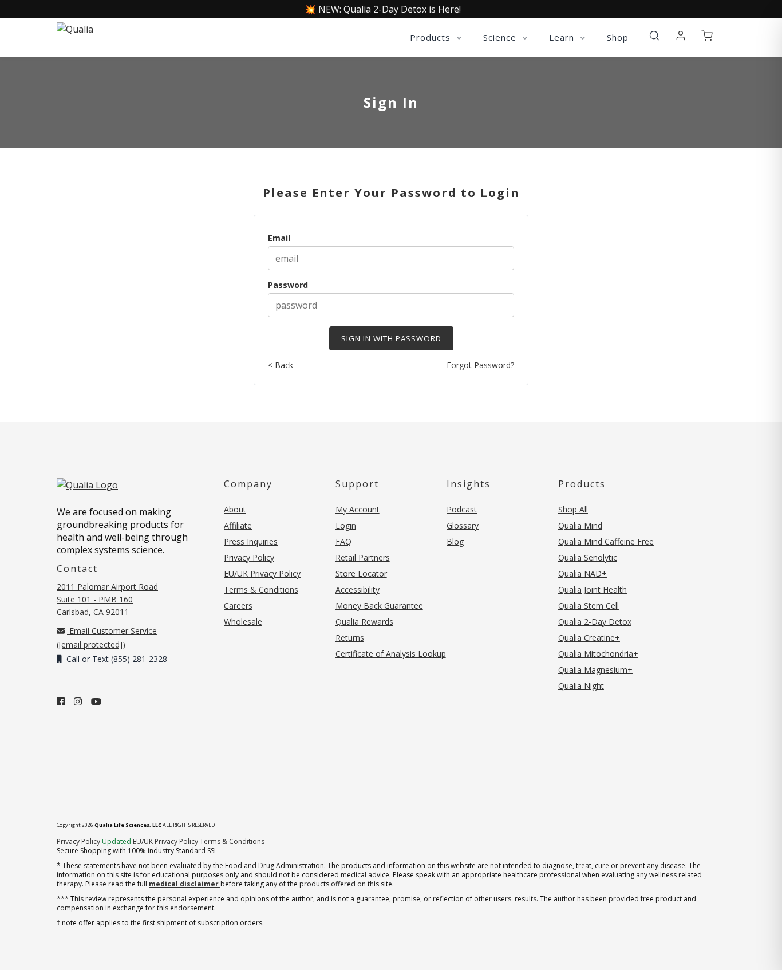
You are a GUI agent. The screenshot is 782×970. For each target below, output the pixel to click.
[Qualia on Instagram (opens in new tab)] (78, 701)
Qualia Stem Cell (588, 605)
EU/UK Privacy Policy (262, 573)
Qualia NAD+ (582, 573)
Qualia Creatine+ (589, 637)
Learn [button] (563, 37)
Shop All (573, 509)
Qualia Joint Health (592, 589)
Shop (618, 37)
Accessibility (357, 589)
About (235, 509)
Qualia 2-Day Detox (594, 621)
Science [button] (501, 37)
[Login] (680, 36)
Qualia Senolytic (587, 557)
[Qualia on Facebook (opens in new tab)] (61, 701)
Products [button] (431, 37)
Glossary (463, 525)
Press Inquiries (251, 541)
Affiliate (238, 525)
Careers (238, 605)
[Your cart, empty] (707, 36)
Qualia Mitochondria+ (598, 653)
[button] (654, 36)
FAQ (343, 541)
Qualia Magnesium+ (595, 669)
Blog (455, 541)
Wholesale (243, 621)
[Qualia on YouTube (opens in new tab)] (96, 701)
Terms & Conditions (261, 589)
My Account (357, 509)
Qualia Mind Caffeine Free (606, 541)
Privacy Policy (249, 557)
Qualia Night (581, 685)
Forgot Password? (480, 365)
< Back (280, 365)
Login (345, 525)
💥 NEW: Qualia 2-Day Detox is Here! (383, 9)
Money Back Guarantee (379, 605)
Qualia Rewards (364, 621)
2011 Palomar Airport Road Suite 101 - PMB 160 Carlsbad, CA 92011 (107, 599)
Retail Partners (362, 557)
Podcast (462, 509)
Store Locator (361, 573)
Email (279, 237)
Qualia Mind (580, 525)
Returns (349, 637)
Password (288, 284)
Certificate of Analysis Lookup (390, 653)
